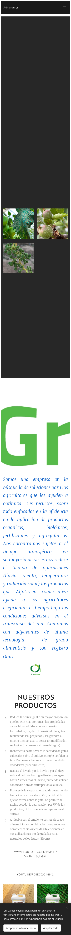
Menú (64, 7)
